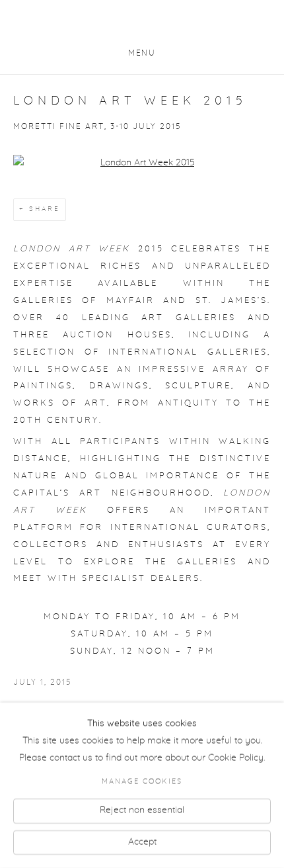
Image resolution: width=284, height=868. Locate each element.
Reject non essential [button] (142, 809)
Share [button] (44, 209)
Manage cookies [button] (142, 782)
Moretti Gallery (142, 25)
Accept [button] (142, 841)
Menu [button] (141, 53)
